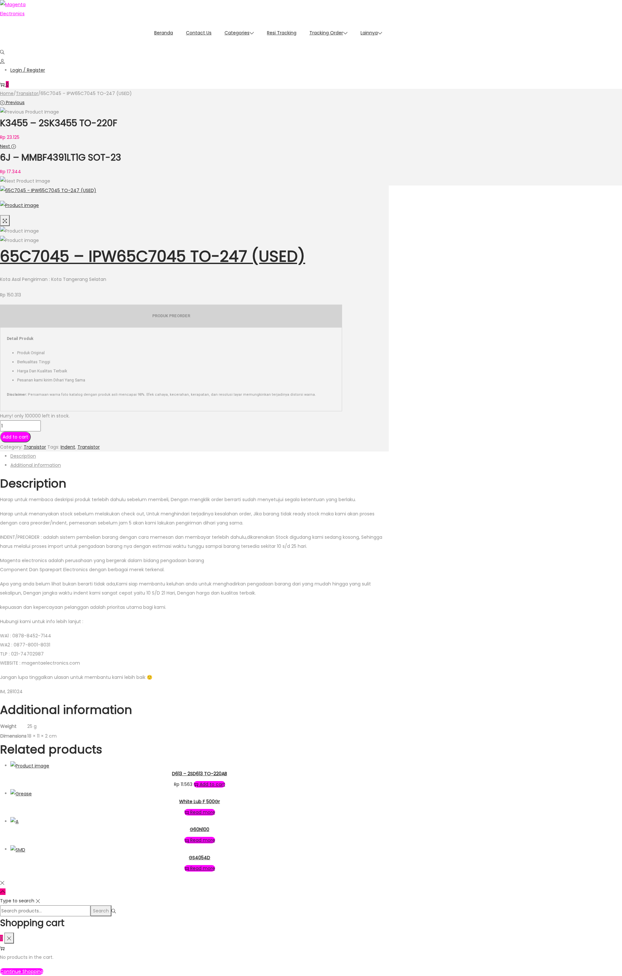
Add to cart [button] (212, 784)
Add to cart (15, 437)
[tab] (199, 456)
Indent (68, 447)
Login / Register (27, 70)
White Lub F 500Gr (199, 801)
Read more (202, 812)
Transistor (27, 93)
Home (7, 93)
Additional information (35, 465)
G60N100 (199, 829)
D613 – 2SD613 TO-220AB (199, 773)
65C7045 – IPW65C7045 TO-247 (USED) (152, 256)
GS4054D (199, 857)
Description (23, 456)
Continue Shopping (21, 971)
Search (101, 911)
